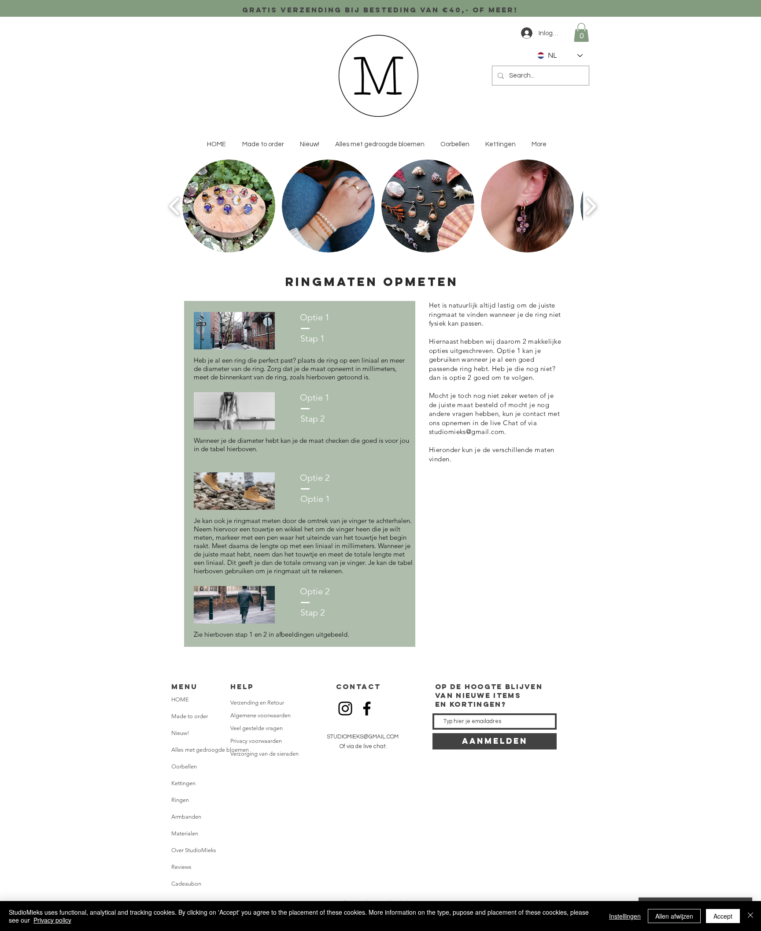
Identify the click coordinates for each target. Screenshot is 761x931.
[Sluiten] (750, 916)
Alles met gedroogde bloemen (206, 749)
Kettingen (183, 783)
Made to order (189, 716)
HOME (180, 699)
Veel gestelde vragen (256, 728)
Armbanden (186, 816)
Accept (722, 916)
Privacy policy (52, 920)
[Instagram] (345, 708)
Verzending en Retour (257, 702)
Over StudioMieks (193, 850)
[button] (581, 32)
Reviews (181, 867)
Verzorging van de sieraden (264, 753)
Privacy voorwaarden (256, 741)
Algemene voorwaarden (260, 715)
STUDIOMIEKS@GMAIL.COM (363, 737)
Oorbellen (184, 766)
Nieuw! (180, 733)
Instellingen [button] (625, 916)
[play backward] (175, 206)
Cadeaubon (186, 883)
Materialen (184, 833)
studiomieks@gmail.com (466, 431)
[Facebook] (367, 708)
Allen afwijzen (674, 916)
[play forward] (591, 206)
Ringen (180, 800)
